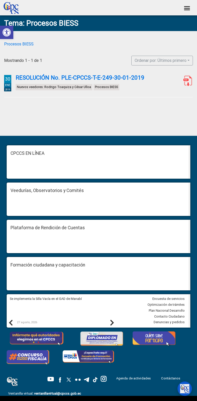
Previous (10, 322)
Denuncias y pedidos (169, 322)
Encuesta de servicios (168, 299)
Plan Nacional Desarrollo (167, 310)
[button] (6, 32)
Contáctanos (171, 378)
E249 (186, 81)
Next (112, 322)
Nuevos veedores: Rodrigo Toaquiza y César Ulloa (54, 87)
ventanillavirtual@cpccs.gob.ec (57, 393)
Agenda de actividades (133, 378)
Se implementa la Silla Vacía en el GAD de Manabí (46, 299)
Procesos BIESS (19, 44)
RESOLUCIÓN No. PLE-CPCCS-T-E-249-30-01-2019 (80, 77)
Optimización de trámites (166, 305)
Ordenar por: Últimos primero (160, 60)
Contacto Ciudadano (169, 316)
